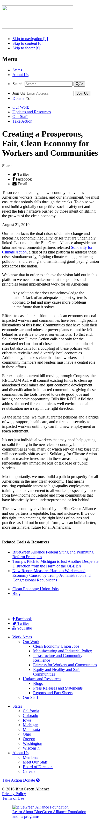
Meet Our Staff (35, 762)
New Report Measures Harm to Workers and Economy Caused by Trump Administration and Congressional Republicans (51, 575)
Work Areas (22, 637)
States (17, 70)
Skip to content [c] (27, 43)
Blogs (38, 683)
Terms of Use (13, 798)
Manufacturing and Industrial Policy (62, 651)
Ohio (27, 734)
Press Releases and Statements (58, 688)
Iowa (27, 720)
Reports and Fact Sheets (53, 693)
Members (30, 757)
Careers (29, 771)
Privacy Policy (14, 793)
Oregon (29, 739)
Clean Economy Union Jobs (35, 589)
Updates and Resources (31, 112)
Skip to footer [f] (26, 48)
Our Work (20, 107)
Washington (32, 743)
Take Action (22, 121)
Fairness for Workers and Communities (65, 665)
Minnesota (31, 729)
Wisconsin (31, 748)
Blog (16, 593)
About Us (20, 74)
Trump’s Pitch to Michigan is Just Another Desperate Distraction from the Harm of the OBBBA (55, 563)
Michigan (30, 725)
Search (18, 83)
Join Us (18, 93)
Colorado (30, 715)
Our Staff (20, 116)
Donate (18, 98)
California (31, 711)
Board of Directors (38, 767)
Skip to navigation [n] (30, 38)
